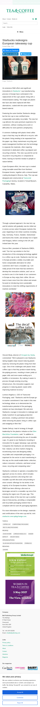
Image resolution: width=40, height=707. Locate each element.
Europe (5, 549)
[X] (36, 19)
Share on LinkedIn (11, 54)
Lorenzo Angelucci (19, 534)
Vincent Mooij (14, 537)
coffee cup (6, 524)
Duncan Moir (7, 534)
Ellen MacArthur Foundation (12, 543)
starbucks (28, 543)
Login (3, 27)
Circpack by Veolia (28, 355)
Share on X (27, 54)
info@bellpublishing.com (13, 633)
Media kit (14, 19)
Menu (21, 32)
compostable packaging (20, 524)
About (4, 19)
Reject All (20, 703)
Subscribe (9, 27)
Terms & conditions (7, 645)
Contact (9, 19)
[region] (20, 690)
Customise (20, 697)
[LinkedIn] (33, 19)
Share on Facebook (11, 50)
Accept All (20, 692)
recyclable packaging (10, 527)
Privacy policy (6, 642)
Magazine (5, 657)
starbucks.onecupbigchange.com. (14, 516)
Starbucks (16, 91)
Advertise (5, 654)
